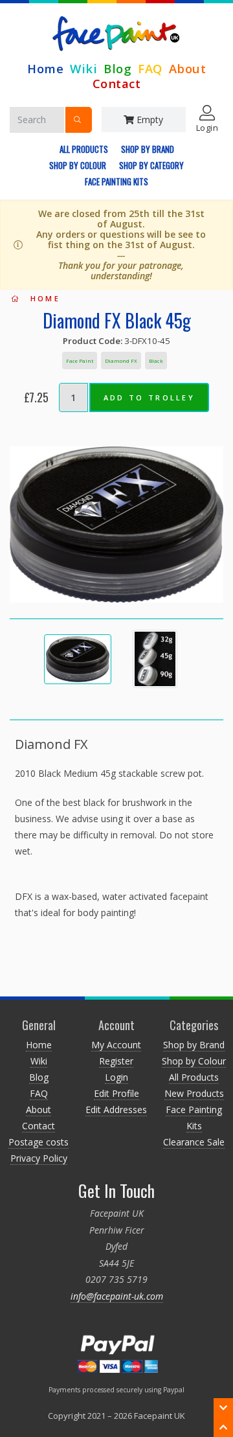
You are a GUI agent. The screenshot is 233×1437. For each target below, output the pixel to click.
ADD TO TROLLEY (149, 397)
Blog (117, 68)
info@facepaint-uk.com (117, 1296)
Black (156, 360)
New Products (194, 1093)
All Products (84, 149)
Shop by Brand (147, 149)
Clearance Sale (194, 1142)
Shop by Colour (77, 165)
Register (116, 1061)
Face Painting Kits (116, 181)
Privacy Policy (38, 1158)
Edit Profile (116, 1093)
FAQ (150, 68)
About (187, 68)
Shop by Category (151, 165)
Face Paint (79, 360)
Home (45, 68)
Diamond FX (121, 360)
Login (116, 1077)
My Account (116, 1045)
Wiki (83, 68)
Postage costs (38, 1142)
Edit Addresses (116, 1109)
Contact (117, 83)
